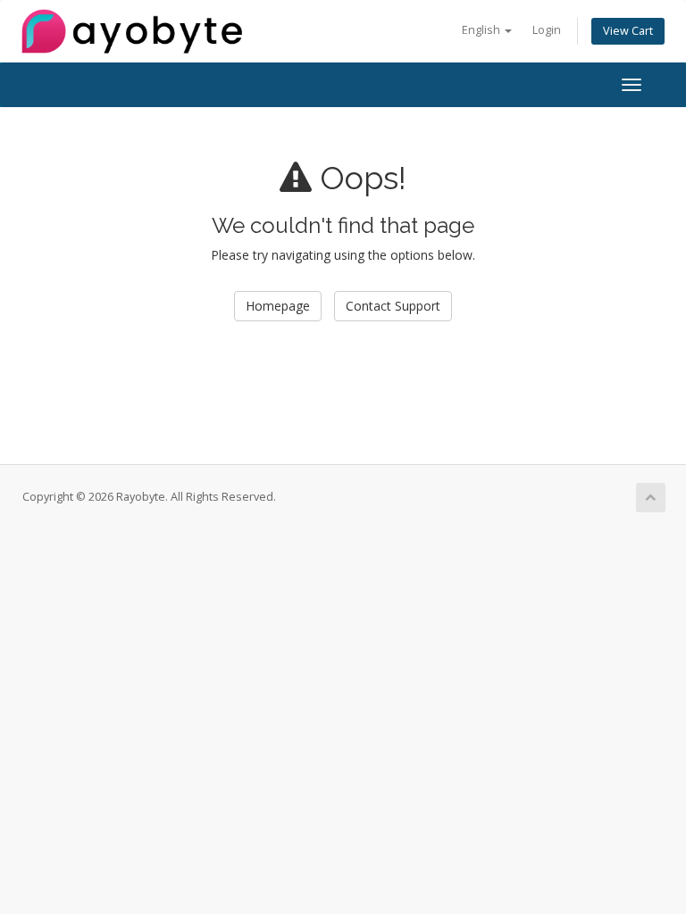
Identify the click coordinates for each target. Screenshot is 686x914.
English (482, 29)
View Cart (628, 30)
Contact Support (393, 305)
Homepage (278, 305)
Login (546, 29)
